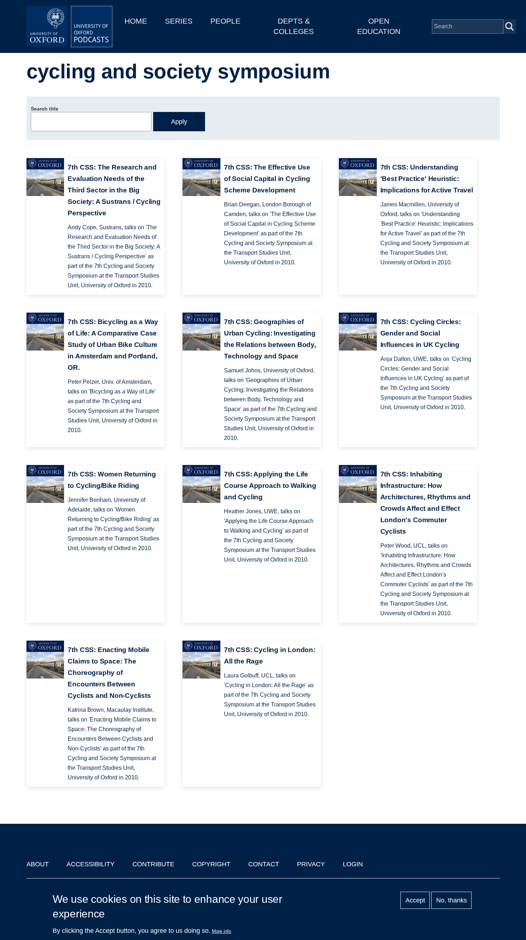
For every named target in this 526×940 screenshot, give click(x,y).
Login (353, 864)
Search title (44, 109)
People (225, 21)
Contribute (153, 864)
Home (136, 21)
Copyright (211, 864)
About (37, 864)
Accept (415, 900)
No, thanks (451, 900)
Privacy (311, 864)
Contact (263, 864)
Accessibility (91, 864)
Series (179, 21)
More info (221, 931)
